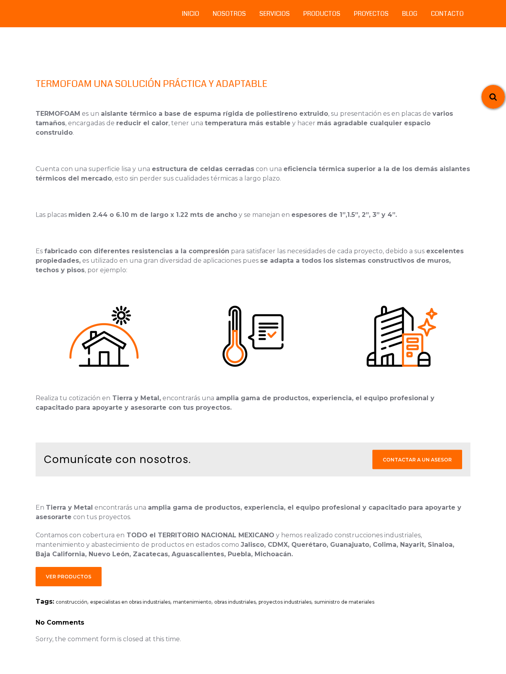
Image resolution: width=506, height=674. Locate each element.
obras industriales (235, 602)
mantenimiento (192, 602)
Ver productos (68, 577)
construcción (71, 602)
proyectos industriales (285, 602)
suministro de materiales (344, 602)
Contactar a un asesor (417, 460)
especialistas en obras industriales (130, 602)
